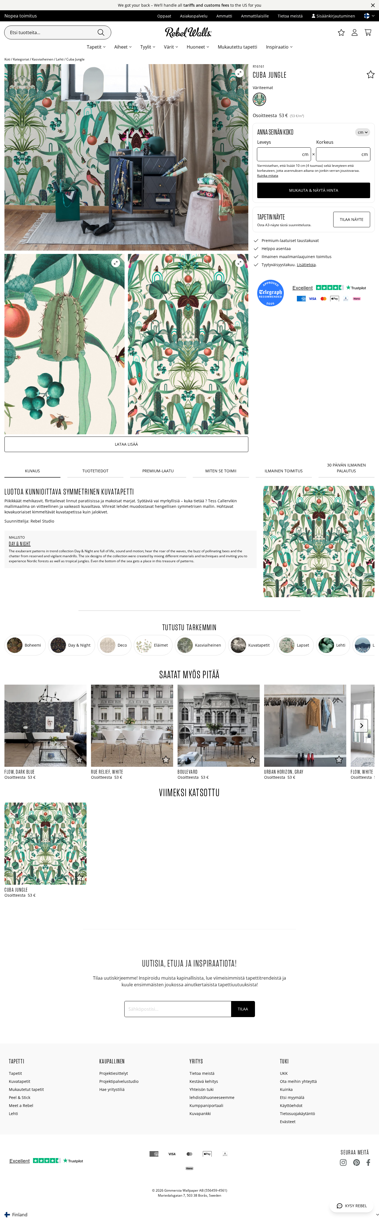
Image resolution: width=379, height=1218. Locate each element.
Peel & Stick (19, 1097)
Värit (169, 47)
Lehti (60, 59)
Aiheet (121, 47)
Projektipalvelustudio (118, 1081)
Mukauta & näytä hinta (313, 190)
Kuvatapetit (19, 1081)
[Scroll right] (361, 725)
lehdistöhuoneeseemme (212, 1097)
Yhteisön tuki (202, 1089)
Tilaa (243, 1009)
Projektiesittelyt (113, 1073)
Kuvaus (32, 470)
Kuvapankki (200, 1113)
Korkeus (342, 148)
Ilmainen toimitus (284, 470)
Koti (7, 59)
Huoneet (196, 47)
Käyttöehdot (291, 1105)
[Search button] (101, 32)
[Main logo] (189, 32)
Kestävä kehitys (204, 1081)
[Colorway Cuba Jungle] (259, 99)
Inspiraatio (277, 47)
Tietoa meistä (290, 16)
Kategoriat (21, 59)
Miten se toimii (220, 470)
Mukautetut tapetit (26, 1089)
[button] (367, 16)
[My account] (354, 32)
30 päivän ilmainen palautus (346, 467)
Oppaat (164, 16)
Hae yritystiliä (112, 1089)
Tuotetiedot (95, 470)
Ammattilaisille (255, 16)
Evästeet (287, 1121)
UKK (284, 1073)
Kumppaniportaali (206, 1105)
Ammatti (224, 16)
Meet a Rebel (21, 1105)
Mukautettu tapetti (237, 47)
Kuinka (286, 1089)
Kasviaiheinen (42, 59)
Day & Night (20, 543)
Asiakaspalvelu (194, 16)
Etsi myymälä (292, 1097)
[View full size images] (239, 73)
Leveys (283, 148)
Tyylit (145, 47)
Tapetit (94, 47)
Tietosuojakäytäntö (297, 1113)
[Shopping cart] (368, 32)
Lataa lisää (126, 444)
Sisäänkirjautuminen (336, 16)
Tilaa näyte (351, 219)
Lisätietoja (306, 264)
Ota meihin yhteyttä (298, 1081)
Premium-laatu (158, 470)
